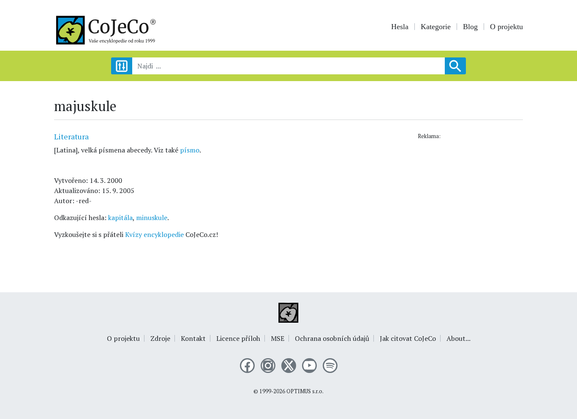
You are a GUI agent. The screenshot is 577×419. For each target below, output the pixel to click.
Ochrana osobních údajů (332, 338)
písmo (189, 150)
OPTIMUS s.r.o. (305, 391)
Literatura (71, 136)
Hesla (399, 26)
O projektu (506, 26)
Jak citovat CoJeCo (408, 338)
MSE (277, 338)
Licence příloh (238, 338)
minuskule (151, 217)
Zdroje (160, 338)
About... (458, 338)
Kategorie (436, 26)
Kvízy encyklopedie (154, 234)
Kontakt (193, 338)
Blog (470, 26)
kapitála (120, 217)
